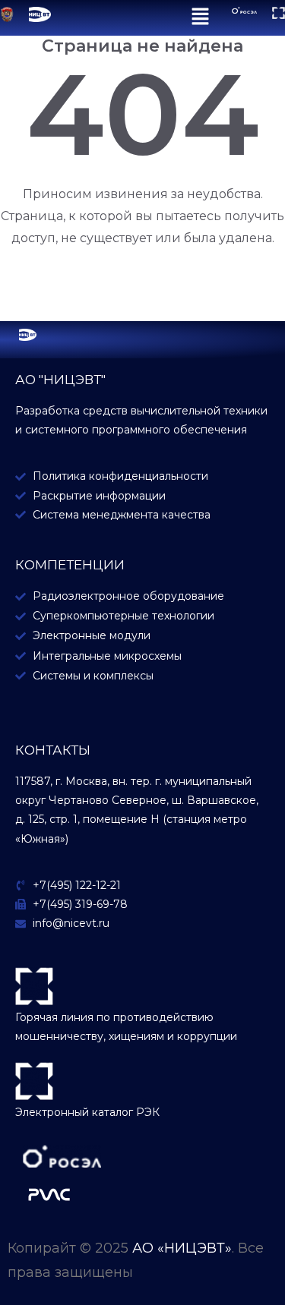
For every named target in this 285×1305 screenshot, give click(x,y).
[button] (201, 18)
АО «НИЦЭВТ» (182, 1248)
